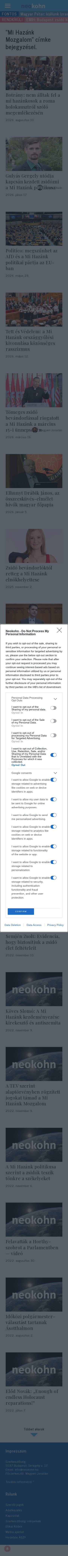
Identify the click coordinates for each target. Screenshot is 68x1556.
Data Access (34, 924)
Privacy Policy (55, 924)
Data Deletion (13, 924)
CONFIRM (21, 911)
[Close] (60, 631)
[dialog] (34, 778)
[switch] (53, 708)
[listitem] (34, 699)
